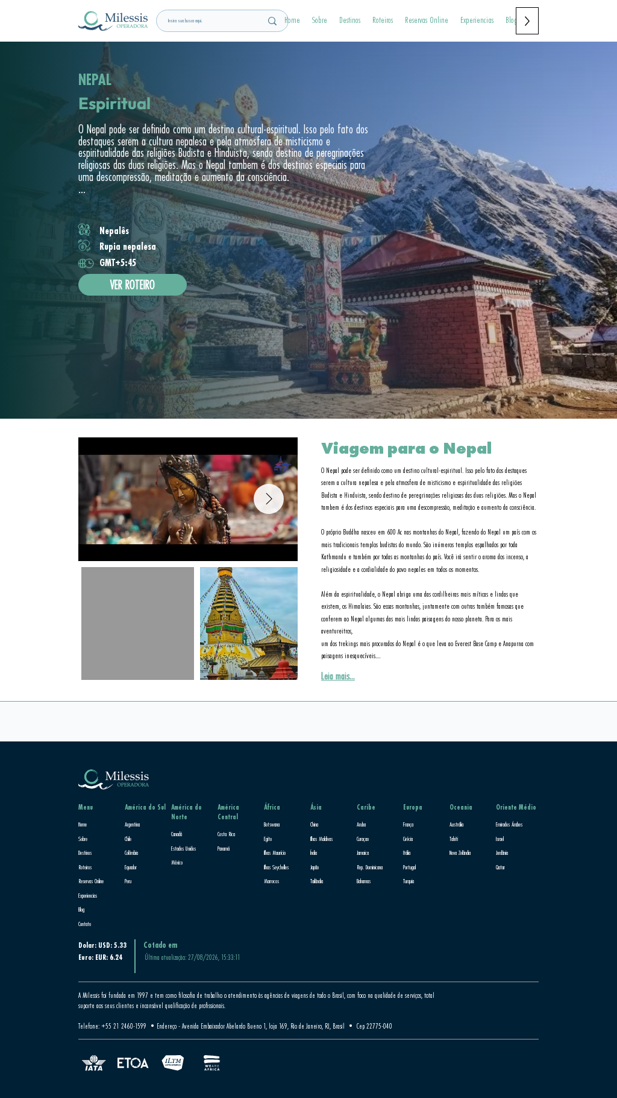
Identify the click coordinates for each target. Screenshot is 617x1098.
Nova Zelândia (460, 852)
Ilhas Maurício (275, 852)
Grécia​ (408, 838)
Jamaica (363, 852)
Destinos (85, 852)
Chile (128, 838)
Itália (406, 852)
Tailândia (316, 881)
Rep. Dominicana (370, 867)
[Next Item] (269, 499)
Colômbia (131, 852)
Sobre (82, 838)
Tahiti (453, 838)
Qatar (500, 867)
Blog (81, 909)
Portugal (409, 867)
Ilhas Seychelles (276, 867)
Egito (268, 838)
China (314, 824)
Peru (128, 881)
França (408, 824)
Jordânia (502, 852)
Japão (314, 867)
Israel (500, 838)
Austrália (456, 824)
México (177, 862)
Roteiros (85, 867)
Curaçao (363, 838)
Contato (84, 923)
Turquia (408, 881)
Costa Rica (226, 834)
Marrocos (271, 881)
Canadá (176, 834)
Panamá (224, 848)
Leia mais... (338, 675)
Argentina (132, 824)
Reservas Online (91, 881)
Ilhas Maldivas (321, 838)
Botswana (272, 824)
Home (82, 824)
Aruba (361, 824)
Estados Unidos (183, 848)
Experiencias (87, 895)
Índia (313, 852)
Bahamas (364, 881)
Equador (131, 867)
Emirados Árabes (509, 824)
